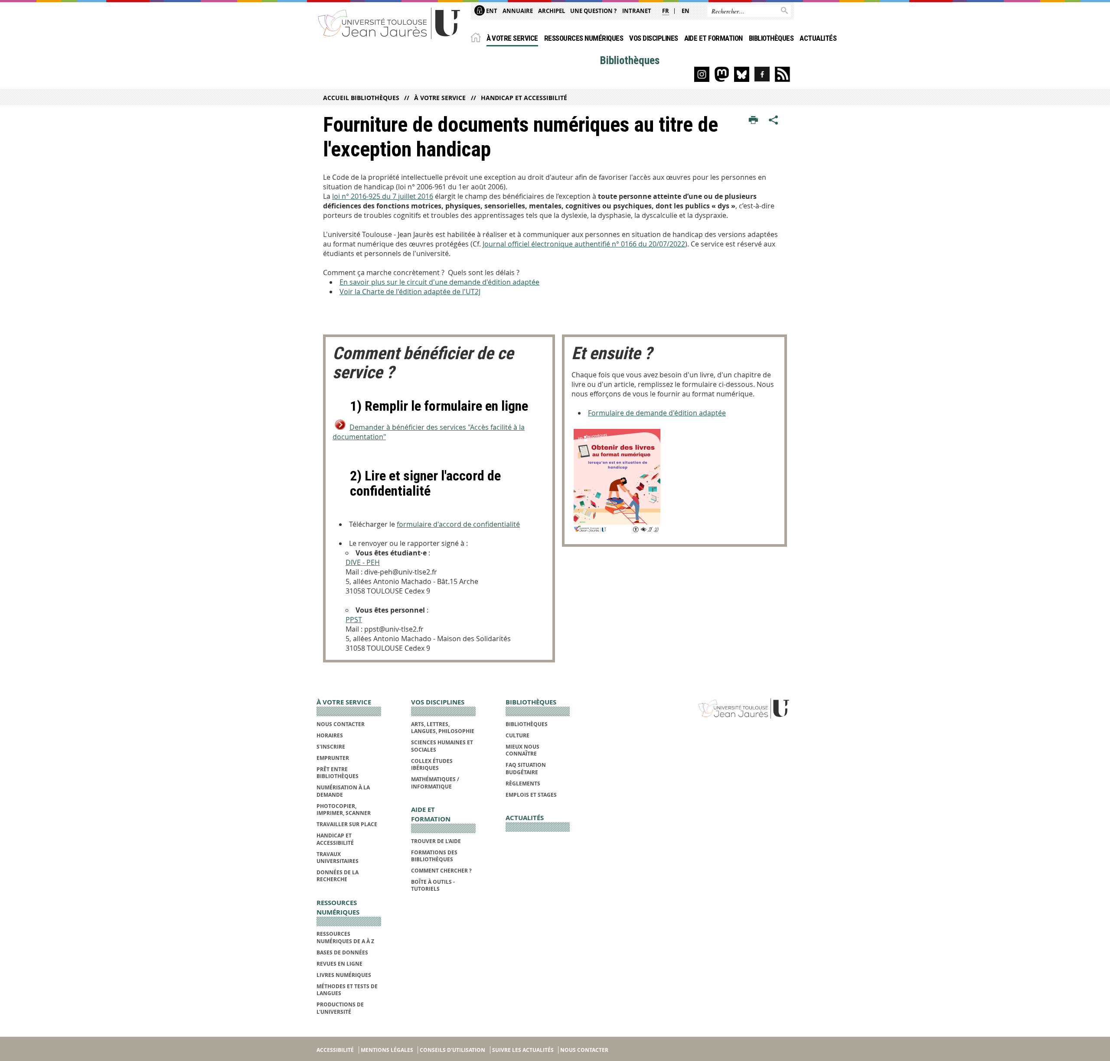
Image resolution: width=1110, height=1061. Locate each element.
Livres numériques (344, 975)
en (685, 11)
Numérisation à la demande (343, 791)
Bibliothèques (771, 38)
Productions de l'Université (340, 1008)
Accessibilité (335, 1050)
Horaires (330, 735)
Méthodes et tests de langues (347, 990)
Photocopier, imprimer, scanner (344, 809)
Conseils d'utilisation (452, 1050)
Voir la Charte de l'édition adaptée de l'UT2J (410, 291)
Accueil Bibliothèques (361, 98)
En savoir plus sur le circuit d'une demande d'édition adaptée (439, 282)
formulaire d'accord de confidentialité (458, 524)
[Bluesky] (741, 74)
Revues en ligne (339, 963)
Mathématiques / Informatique (435, 782)
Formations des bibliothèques (434, 856)
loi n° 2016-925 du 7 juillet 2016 (382, 196)
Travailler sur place (347, 824)
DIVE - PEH (363, 562)
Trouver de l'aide (436, 841)
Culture (517, 735)
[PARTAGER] (773, 120)
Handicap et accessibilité (524, 98)
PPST (354, 619)
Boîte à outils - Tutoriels (433, 885)
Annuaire (518, 11)
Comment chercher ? (441, 870)
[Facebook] (762, 74)
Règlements (523, 783)
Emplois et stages (531, 794)
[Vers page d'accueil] (389, 23)
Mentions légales (387, 1050)
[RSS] (782, 74)
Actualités (818, 38)
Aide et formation (713, 38)
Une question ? (593, 11)
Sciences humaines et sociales (442, 746)
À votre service (512, 38)
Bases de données (342, 952)
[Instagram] (701, 74)
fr (665, 11)
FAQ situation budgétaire (526, 768)
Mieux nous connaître (522, 750)
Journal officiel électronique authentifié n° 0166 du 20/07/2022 (584, 244)
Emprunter (333, 758)
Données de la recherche (338, 876)
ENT (491, 11)
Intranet (636, 11)
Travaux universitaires (338, 857)
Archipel (551, 11)
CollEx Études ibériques (432, 764)
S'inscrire (331, 746)
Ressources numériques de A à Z (345, 937)
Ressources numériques (583, 38)
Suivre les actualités (523, 1050)
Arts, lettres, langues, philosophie (442, 727)
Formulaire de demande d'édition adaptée (657, 413)
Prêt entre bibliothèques (338, 773)
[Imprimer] (753, 120)
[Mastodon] (722, 74)
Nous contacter (341, 724)
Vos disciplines (653, 38)
